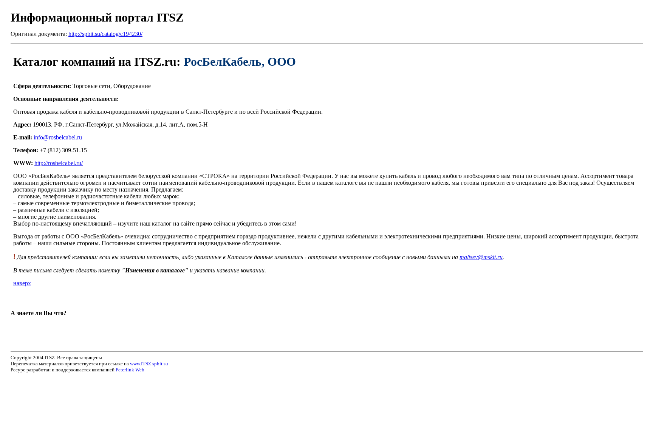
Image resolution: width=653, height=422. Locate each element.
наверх (22, 283)
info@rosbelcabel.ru (58, 137)
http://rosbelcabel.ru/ (58, 163)
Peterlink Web (130, 370)
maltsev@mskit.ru (481, 257)
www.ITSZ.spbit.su (149, 363)
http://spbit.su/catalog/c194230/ (105, 34)
